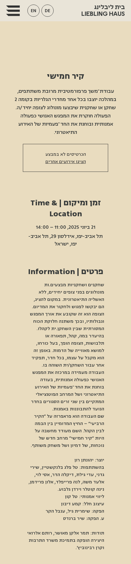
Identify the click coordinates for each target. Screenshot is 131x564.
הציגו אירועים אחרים (65, 161)
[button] (33, 11)
